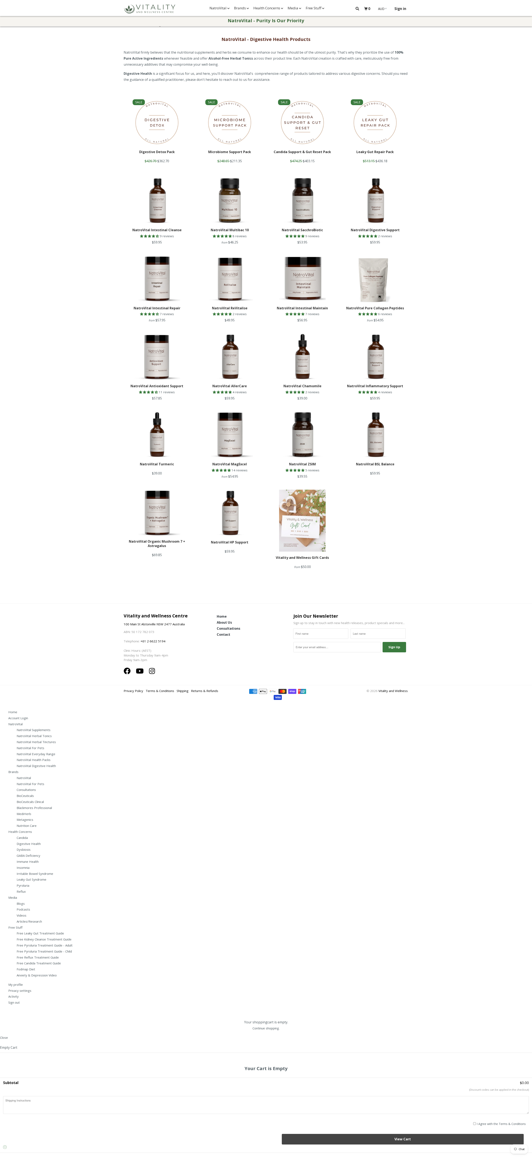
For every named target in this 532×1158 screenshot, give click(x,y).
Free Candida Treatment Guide (39, 963)
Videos (21, 915)
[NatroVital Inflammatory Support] (375, 356)
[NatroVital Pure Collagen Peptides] (375, 279)
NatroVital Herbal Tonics (34, 736)
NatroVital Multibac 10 (230, 230)
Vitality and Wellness (393, 691)
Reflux (21, 891)
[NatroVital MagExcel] (229, 435)
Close (4, 1037)
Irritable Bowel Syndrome (35, 874)
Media (293, 8)
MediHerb (24, 814)
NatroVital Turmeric (157, 464)
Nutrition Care (27, 826)
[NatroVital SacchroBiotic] (302, 200)
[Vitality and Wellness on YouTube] (140, 671)
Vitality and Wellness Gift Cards (302, 557)
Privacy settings (19, 990)
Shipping (182, 691)
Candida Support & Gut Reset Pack (302, 152)
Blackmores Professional (34, 808)
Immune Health (28, 861)
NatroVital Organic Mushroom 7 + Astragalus (157, 543)
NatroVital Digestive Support (375, 230)
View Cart (402, 1139)
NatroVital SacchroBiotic (302, 230)
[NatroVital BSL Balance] (375, 435)
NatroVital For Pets (30, 748)
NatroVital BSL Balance (375, 464)
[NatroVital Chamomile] (302, 356)
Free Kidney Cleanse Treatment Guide (44, 939)
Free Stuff (314, 8)
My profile (15, 984)
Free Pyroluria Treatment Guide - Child (44, 951)
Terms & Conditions (160, 691)
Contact (223, 634)
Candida (22, 838)
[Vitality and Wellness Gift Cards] (302, 521)
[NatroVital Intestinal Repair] (157, 279)
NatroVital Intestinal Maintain (302, 308)
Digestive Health (29, 844)
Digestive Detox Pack (157, 152)
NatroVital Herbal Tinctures (36, 742)
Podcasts (23, 909)
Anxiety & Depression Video (37, 975)
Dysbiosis (24, 849)
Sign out (14, 1002)
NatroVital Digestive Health (36, 766)
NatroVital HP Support (229, 542)
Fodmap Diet (26, 969)
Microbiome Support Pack (229, 152)
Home (222, 616)
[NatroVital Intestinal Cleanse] (157, 200)
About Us (224, 622)
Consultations (228, 628)
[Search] (357, 8)
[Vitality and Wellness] (150, 9)
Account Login (18, 718)
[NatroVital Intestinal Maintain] (302, 279)
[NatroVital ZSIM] (302, 435)
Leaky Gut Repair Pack (375, 152)
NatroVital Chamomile (302, 386)
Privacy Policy (133, 691)
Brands (240, 8)
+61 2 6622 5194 (152, 641)
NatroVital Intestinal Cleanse (157, 230)
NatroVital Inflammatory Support (375, 386)
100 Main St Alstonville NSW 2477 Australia (155, 624)
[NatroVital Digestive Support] (375, 200)
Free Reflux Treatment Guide (38, 957)
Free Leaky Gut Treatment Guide (40, 933)
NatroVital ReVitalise (230, 308)
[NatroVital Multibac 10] (229, 200)
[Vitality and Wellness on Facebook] (128, 671)
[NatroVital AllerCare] (229, 356)
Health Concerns (267, 8)
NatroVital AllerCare (229, 386)
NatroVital (218, 8)
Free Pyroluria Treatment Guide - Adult (45, 945)
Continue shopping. (266, 1028)
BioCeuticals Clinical (30, 802)
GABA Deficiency (28, 855)
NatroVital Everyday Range (36, 754)
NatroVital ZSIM (302, 464)
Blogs (21, 903)
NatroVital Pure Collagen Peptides (375, 308)
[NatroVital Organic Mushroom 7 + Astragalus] (157, 513)
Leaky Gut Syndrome (31, 879)
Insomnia (23, 867)
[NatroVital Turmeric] (157, 435)
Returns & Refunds (204, 691)
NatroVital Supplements (33, 730)
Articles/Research (29, 921)
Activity (13, 996)
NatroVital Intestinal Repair (157, 308)
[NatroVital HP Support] (229, 513)
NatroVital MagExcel (229, 464)
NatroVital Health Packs (33, 760)
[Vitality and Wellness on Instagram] (152, 671)
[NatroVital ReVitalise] (229, 279)
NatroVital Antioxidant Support (157, 386)
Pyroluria (23, 885)
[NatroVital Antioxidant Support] (157, 356)
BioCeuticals (25, 796)
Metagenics (25, 819)
